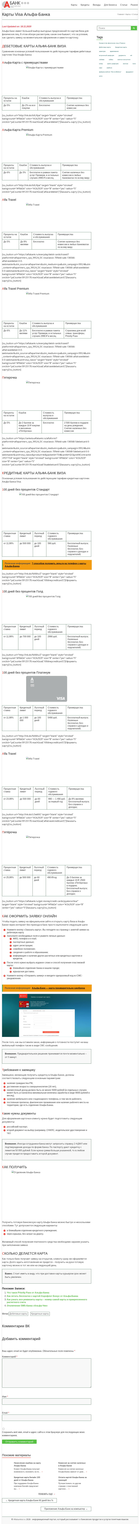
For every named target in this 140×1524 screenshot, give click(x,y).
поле (134, 63)
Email (5, 1413)
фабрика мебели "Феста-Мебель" (110, 72)
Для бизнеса (110, 5)
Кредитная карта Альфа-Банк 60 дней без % (29, 1500)
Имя (5, 1396)
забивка (101, 59)
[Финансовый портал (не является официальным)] (15, 3)
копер (101, 63)
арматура (102, 51)
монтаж (125, 63)
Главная (120, 14)
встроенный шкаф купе (106, 55)
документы (122, 55)
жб (131, 55)
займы (111, 59)
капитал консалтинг (124, 59)
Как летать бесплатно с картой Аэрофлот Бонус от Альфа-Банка (42, 1296)
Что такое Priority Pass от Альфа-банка (28, 1292)
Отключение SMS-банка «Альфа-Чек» (27, 1306)
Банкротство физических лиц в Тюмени (112, 43)
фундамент (129, 72)
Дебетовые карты (18, 1314)
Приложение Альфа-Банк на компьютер (66, 1509)
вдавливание (114, 51)
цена (100, 76)
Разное (134, 5)
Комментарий (9, 1356)
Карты (74, 5)
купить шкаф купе (113, 63)
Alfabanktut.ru (20, 1519)
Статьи (123, 5)
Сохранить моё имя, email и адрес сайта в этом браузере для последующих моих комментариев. (43, 1434)
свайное (109, 68)
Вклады (97, 5)
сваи (100, 68)
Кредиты (85, 5)
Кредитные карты (40, 1314)
